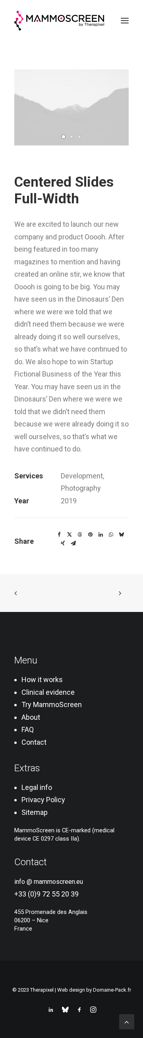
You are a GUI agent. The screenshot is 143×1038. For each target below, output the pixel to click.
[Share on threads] (80, 535)
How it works (42, 679)
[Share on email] (73, 543)
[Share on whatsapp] (111, 535)
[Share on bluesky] (121, 535)
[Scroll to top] (126, 1021)
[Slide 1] (64, 136)
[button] (124, 20)
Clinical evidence (48, 692)
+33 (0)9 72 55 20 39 (46, 894)
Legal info (36, 787)
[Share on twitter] (69, 535)
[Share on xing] (63, 543)
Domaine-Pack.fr (112, 990)
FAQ (27, 729)
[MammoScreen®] (59, 21)
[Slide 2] (71, 136)
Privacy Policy (43, 799)
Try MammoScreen (51, 704)
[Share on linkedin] (100, 535)
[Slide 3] (79, 136)
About (30, 717)
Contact (33, 742)
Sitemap (34, 812)
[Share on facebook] (59, 535)
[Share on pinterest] (90, 535)
